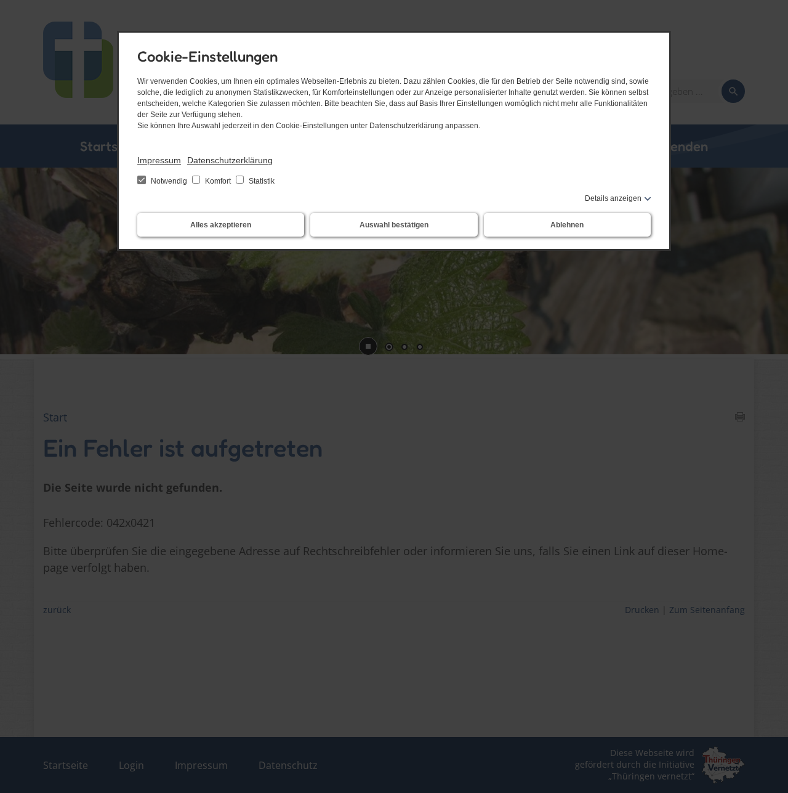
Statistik (261, 181)
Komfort (218, 181)
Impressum (159, 160)
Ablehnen (567, 225)
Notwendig (169, 181)
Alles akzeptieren (220, 225)
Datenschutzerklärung (230, 160)
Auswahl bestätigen (394, 225)
